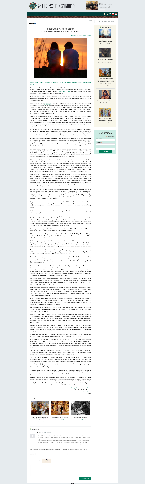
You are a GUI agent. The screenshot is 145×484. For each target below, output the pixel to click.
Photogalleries (42, 14)
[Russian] (113, 14)
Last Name (99, 147)
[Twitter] (110, 14)
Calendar (59, 14)
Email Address (99, 138)
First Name (99, 142)
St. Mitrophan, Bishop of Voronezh (105, 101)
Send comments (85, 478)
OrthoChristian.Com (34, 451)
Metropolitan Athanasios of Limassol (81, 35)
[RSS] (107, 14)
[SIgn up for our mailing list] (104, 14)
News (52, 14)
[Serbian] (116, 14)
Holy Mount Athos (64, 91)
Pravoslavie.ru (87, 392)
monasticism (47, 103)
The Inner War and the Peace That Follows (105, 60)
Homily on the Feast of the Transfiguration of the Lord (105, 40)
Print (92, 20)
